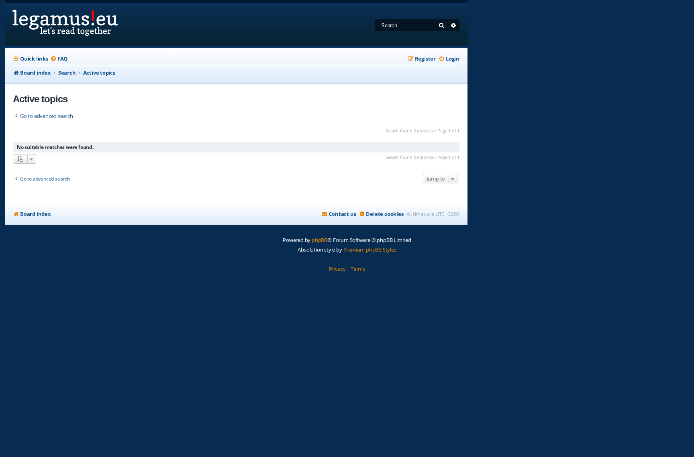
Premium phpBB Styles (369, 249)
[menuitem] (58, 59)
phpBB (319, 240)
